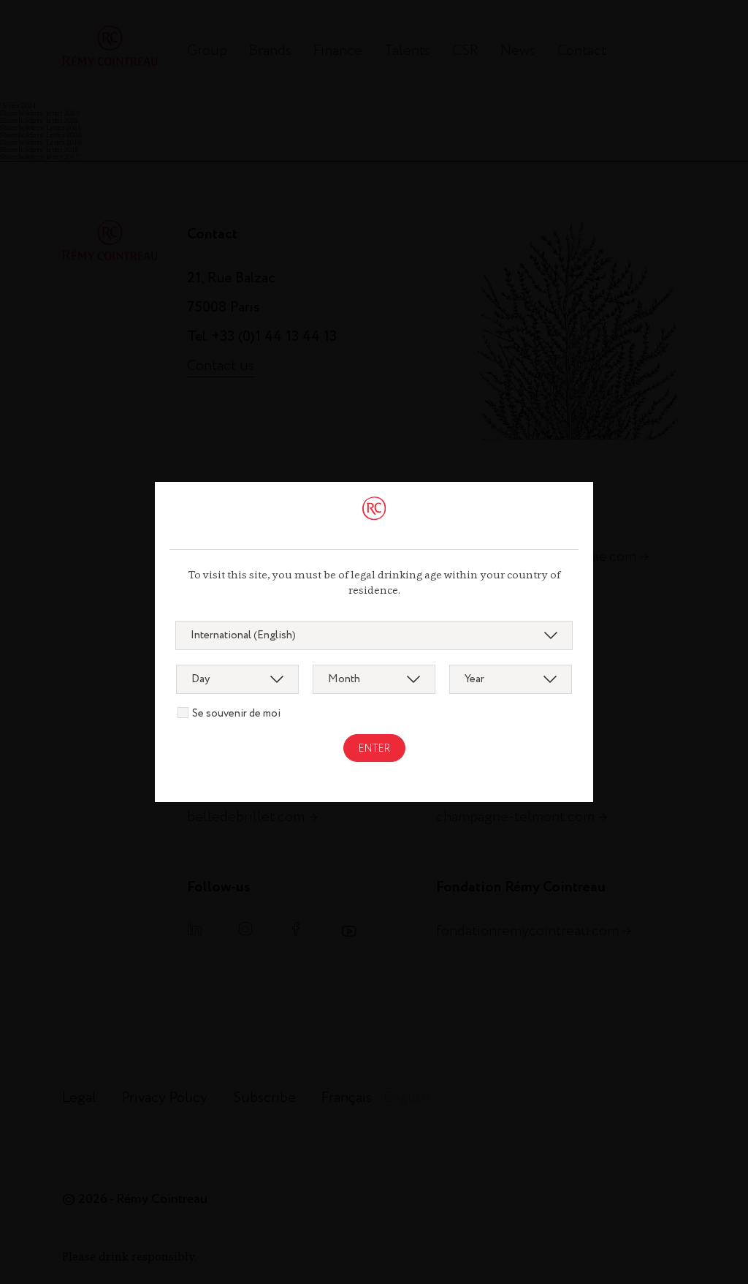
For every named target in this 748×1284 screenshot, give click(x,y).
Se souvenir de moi (236, 714)
